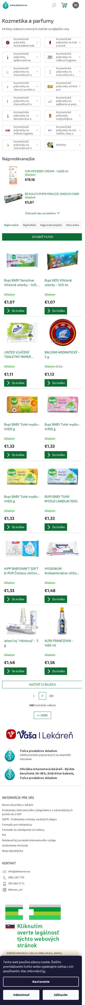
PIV (4, 835)
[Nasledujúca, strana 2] (42, 696)
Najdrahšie (29, 225)
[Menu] (76, 5)
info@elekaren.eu (19, 872)
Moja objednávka (12, 851)
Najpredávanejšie (51, 225)
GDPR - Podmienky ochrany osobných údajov (29, 819)
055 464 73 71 (16, 883)
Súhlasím (61, 995)
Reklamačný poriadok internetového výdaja (29, 840)
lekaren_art (15, 890)
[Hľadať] (54, 5)
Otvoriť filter (42, 237)
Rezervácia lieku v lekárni (17, 805)
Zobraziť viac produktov (40, 213)
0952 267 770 (16, 878)
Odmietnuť (21, 995)
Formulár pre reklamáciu (17, 825)
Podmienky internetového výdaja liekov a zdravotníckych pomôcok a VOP (37, 812)
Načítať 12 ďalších (42, 684)
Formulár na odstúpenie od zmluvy (23, 830)
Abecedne (72, 225)
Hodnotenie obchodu (15, 846)
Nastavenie (41, 981)
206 (51, 696)
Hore (44, 715)
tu (43, 971)
